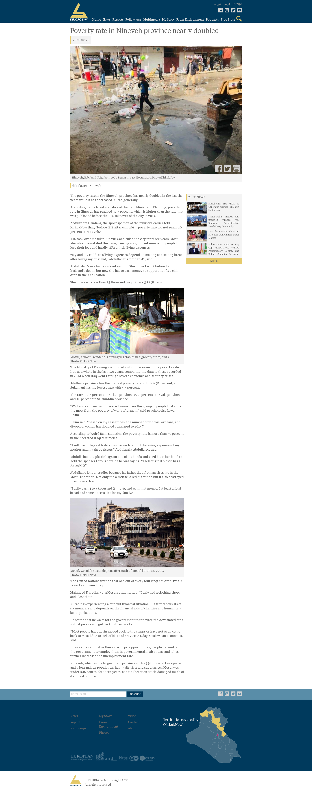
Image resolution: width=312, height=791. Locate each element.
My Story (105, 716)
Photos (104, 732)
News (74, 716)
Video (132, 716)
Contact (134, 722)
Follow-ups (78, 728)
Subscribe (135, 694)
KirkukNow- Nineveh (86, 185)
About (132, 728)
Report (75, 722)
